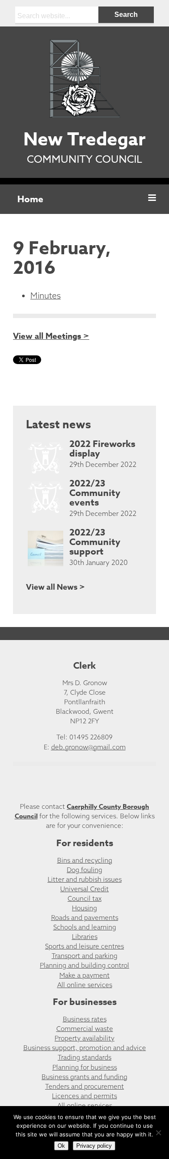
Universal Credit (84, 889)
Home (30, 199)
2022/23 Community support (94, 542)
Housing (84, 908)
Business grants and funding (84, 1077)
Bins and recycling (84, 860)
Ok (61, 1146)
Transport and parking (84, 956)
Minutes (45, 295)
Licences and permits (84, 1096)
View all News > (55, 587)
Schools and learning (84, 927)
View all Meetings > (51, 336)
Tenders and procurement (84, 1086)
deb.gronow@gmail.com (88, 747)
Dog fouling (84, 870)
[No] (158, 1132)
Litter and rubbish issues (85, 879)
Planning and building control (84, 965)
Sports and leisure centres (84, 946)
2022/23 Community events (94, 493)
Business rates (85, 1019)
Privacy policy (94, 1146)
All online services (84, 985)
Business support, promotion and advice (84, 1048)
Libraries (85, 936)
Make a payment (84, 975)
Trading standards (84, 1057)
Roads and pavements (84, 917)
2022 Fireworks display (102, 448)
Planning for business (84, 1067)
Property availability (84, 1038)
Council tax (84, 898)
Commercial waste (84, 1028)
